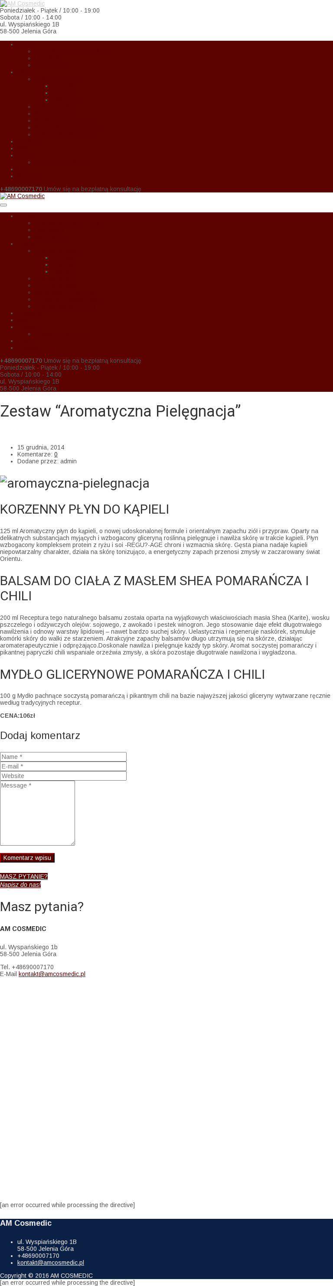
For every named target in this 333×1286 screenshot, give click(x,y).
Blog (23, 148)
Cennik (26, 155)
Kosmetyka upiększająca (69, 127)
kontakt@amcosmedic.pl (52, 973)
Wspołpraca (51, 65)
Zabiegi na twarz (58, 78)
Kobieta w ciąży (56, 113)
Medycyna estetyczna (65, 120)
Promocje (30, 141)
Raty (23, 169)
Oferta (25, 71)
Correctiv (64, 92)
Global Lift (65, 99)
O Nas (26, 44)
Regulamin (49, 58)
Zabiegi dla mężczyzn (65, 134)
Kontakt (27, 176)
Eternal (62, 85)
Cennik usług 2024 (60, 162)
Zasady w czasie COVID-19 (73, 51)
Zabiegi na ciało (56, 106)
